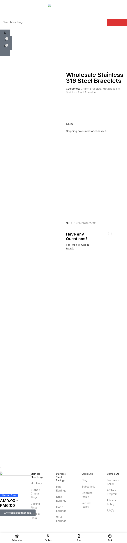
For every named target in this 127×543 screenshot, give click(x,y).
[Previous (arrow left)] (0, 471)
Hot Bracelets (111, 88)
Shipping (72, 131)
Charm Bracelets (91, 88)
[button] (5, 33)
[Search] (117, 22)
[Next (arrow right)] (1, 471)
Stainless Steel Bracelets (81, 92)
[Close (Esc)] (0, 467)
